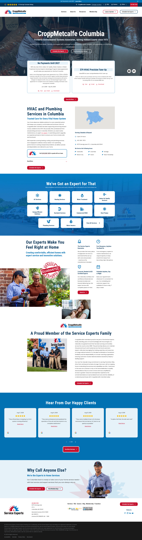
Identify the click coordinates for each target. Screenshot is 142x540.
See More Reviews (70, 449)
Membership (90, 504)
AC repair (44, 133)
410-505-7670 (133, 4)
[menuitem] (7, 537)
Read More (20, 424)
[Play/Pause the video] (129, 71)
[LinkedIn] (130, 513)
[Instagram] (127, 513)
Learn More (78, 1)
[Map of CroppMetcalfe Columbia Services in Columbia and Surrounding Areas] (95, 117)
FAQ (108, 4)
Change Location (96, 4)
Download (56, 91)
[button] (133, 71)
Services (70, 504)
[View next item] (75, 442)
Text (41, 91)
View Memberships (53, 489)
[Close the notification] (137, 1)
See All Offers (70, 99)
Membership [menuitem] (93, 12)
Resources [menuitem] (82, 12)
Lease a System (109, 12)
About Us (82, 292)
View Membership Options (80, 51)
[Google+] (132, 513)
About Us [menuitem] (73, 12)
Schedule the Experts (128, 12)
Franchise (98, 504)
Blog (84, 504)
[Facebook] (125, 513)
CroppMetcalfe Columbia (84, 4)
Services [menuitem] (63, 12)
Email (48, 91)
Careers (115, 4)
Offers (123, 4)
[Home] (15, 11)
